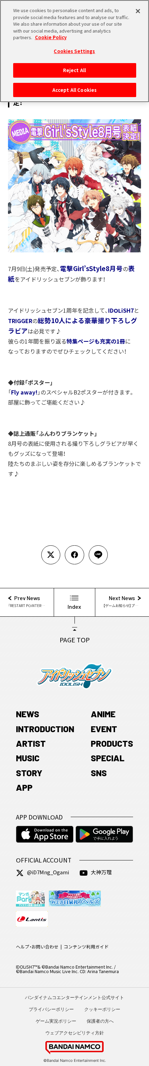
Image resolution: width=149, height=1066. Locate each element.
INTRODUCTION (45, 728)
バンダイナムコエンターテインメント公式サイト (74, 997)
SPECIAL (107, 758)
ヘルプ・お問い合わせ (37, 946)
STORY (29, 773)
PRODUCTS (112, 743)
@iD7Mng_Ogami (48, 872)
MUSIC (28, 758)
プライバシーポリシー (51, 1009)
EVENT (104, 728)
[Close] (138, 11)
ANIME (103, 714)
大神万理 (101, 872)
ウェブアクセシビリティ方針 (74, 1032)
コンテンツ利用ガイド (86, 946)
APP (24, 787)
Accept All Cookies (74, 90)
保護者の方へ (100, 1021)
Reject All (74, 70)
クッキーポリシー (102, 1009)
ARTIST (31, 743)
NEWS (27, 714)
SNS (99, 773)
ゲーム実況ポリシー (56, 1021)
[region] (74, 51)
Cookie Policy (51, 37)
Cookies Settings (74, 51)
